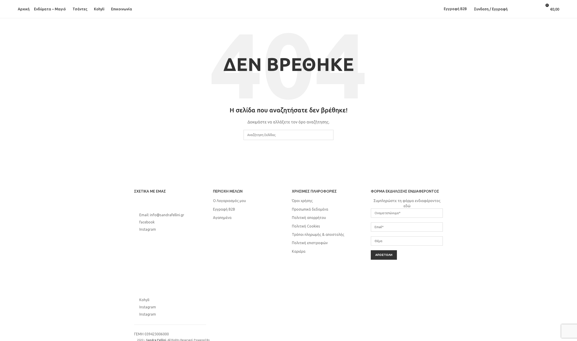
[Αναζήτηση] (516, 9)
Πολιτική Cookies (306, 226)
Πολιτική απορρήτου (309, 218)
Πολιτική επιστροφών (310, 243)
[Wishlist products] (529, 9)
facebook (147, 222)
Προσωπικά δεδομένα (310, 209)
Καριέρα (298, 251)
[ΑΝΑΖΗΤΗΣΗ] (328, 135)
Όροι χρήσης (302, 201)
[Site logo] (288, 9)
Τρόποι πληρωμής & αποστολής (318, 234)
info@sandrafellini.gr (167, 215)
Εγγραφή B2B (455, 9)
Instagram (147, 229)
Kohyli (144, 300)
